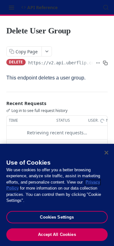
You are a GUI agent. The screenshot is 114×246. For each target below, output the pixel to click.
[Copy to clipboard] (105, 63)
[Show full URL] (98, 63)
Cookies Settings (57, 217)
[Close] (106, 153)
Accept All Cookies (57, 234)
